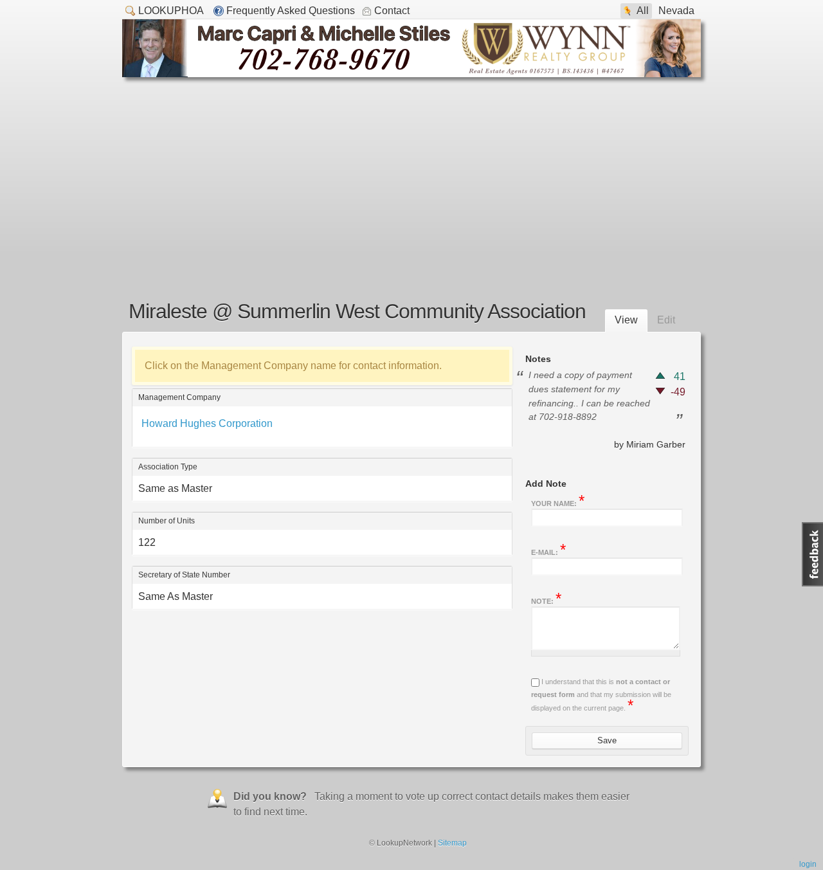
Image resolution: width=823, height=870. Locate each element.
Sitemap (452, 842)
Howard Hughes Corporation (207, 423)
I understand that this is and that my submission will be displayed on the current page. (601, 695)
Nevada (676, 10)
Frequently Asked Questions (290, 10)
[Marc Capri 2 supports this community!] (411, 73)
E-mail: (548, 551)
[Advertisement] (411, 174)
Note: (546, 600)
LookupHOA (171, 10)
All (643, 10)
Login (808, 864)
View (626, 319)
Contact (392, 10)
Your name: (557, 502)
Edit (666, 319)
